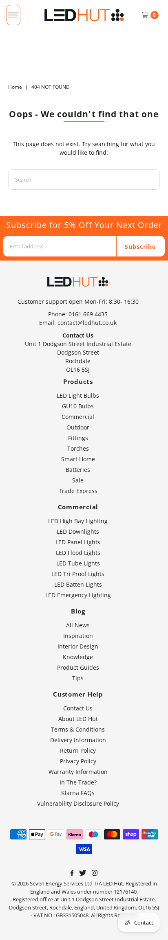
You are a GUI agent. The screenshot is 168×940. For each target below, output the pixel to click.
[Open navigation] (13, 15)
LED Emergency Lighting (78, 595)
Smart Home (78, 459)
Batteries (78, 469)
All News (78, 625)
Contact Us (78, 708)
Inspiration (78, 636)
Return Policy (78, 750)
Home (15, 86)
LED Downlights (78, 531)
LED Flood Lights (78, 553)
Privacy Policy (78, 761)
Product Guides (78, 667)
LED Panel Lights (77, 542)
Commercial (78, 417)
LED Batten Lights (78, 584)
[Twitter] (82, 874)
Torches (78, 448)
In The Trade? (78, 782)
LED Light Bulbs (78, 395)
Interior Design (77, 646)
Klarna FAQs (78, 793)
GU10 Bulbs (78, 406)
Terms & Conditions (78, 729)
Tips (78, 678)
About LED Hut (78, 719)
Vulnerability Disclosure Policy (78, 803)
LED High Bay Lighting (78, 521)
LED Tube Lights (78, 563)
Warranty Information (78, 772)
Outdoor (77, 427)
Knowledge (78, 657)
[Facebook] (72, 874)
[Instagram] (94, 874)
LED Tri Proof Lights (77, 574)
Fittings (78, 438)
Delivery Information (78, 740)
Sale (78, 480)
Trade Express (78, 491)
